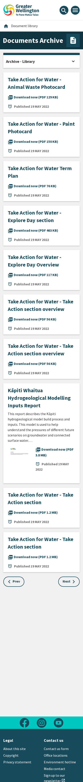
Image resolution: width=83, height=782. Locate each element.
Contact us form (56, 748)
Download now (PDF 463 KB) (33, 230)
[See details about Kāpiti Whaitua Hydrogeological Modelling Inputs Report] (19, 463)
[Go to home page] (21, 9)
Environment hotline (60, 762)
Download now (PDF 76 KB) (32, 186)
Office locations (56, 755)
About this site (14, 748)
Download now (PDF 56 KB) (32, 319)
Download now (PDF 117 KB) (33, 275)
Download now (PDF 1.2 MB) (33, 512)
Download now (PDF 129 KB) (33, 97)
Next (66, 581)
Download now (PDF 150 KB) (33, 141)
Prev (16, 581)
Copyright (11, 755)
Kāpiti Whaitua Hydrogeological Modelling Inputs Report (39, 398)
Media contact (54, 768)
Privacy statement (17, 762)
